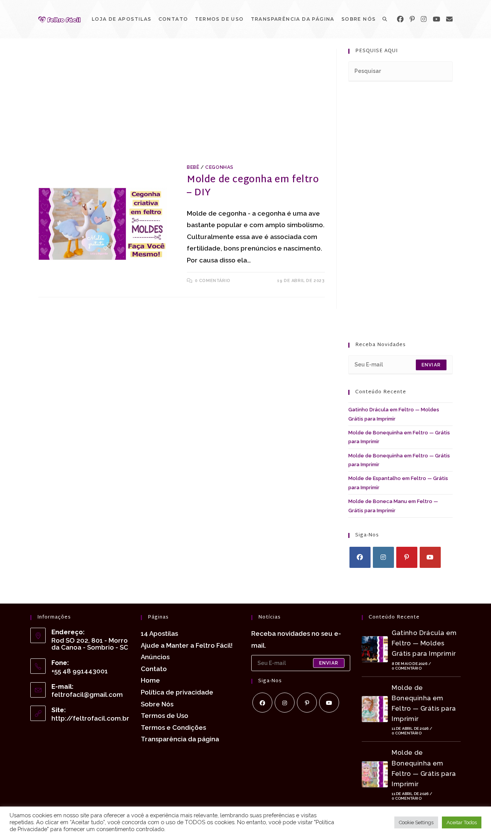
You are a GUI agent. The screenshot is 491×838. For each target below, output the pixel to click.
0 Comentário (406, 668)
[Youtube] (430, 557)
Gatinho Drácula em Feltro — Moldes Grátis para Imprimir (424, 643)
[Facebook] (400, 19)
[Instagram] (424, 19)
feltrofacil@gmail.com (87, 694)
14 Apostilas (159, 633)
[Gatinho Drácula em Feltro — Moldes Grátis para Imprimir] (375, 649)
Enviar (431, 365)
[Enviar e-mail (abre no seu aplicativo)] (449, 19)
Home (150, 680)
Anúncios (155, 657)
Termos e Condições (173, 727)
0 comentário (213, 280)
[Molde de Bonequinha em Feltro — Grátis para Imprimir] (375, 709)
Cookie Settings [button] (416, 822)
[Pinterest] (412, 19)
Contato (154, 669)
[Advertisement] (181, 105)
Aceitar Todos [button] (462, 822)
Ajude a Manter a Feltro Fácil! (186, 645)
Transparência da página (180, 739)
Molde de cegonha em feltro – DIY (253, 186)
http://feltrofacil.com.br (90, 718)
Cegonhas (219, 167)
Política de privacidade (177, 692)
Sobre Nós (157, 704)
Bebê (193, 167)
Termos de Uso (164, 715)
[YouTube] (436, 19)
